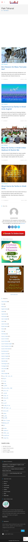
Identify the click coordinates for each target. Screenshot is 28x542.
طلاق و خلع (5, 417)
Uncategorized (4, 366)
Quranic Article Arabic (5, 348)
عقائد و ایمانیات (5, 410)
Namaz (2, 328)
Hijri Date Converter (7, 446)
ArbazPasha (5, 464)
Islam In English (4, 319)
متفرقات (4, 413)
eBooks (2, 306)
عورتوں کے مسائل (6, 420)
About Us (6, 481)
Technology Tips (4, 363)
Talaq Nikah (3, 361)
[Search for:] (4, 2)
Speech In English (4, 356)
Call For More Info (14, 294)
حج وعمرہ (5, 393)
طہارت (4, 400)
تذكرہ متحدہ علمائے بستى (7, 376)
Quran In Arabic (4, 336)
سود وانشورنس (6, 435)
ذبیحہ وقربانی (5, 395)
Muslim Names (4, 326)
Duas (2, 304)
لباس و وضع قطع (6, 422)
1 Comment (5, 120)
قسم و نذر (4, 402)
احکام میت (5, 385)
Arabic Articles (4, 301)
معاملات (5, 428)
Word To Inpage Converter (8, 451)
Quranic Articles (7, 491)
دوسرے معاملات (6, 432)
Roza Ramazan (4, 351)
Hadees (2, 311)
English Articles (4, 309)
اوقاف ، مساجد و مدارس (7, 388)
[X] (18, 227)
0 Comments (5, 160)
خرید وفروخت (5, 430)
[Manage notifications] (25, 539)
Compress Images (6, 450)
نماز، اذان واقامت (7, 405)
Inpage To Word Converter (8, 448)
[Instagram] (12, 227)
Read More (23, 223)
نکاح (4, 425)
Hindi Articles (4, 316)
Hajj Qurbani (4, 314)
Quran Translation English (6, 343)
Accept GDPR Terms (8, 534)
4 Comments (5, 79)
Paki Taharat (6, 10)
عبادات (5, 383)
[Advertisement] (14, 32)
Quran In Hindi (4, 338)
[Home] (1, 10)
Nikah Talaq (6, 495)
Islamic (2, 321)
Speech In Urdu (4, 358)
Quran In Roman (4, 341)
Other (2, 331)
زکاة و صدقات (5, 397)
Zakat (2, 371)
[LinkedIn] (15, 227)
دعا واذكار (4, 378)
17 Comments (5, 200)
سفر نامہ (4, 381)
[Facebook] (9, 227)
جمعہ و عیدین (5, 390)
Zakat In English (4, 373)
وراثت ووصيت (5, 437)
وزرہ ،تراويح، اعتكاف (7, 407)
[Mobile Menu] (2, 2)
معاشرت (5, 415)
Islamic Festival (4, 324)
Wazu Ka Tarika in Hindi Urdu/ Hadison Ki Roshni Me (13, 149)
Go (22, 530)
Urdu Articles (4, 368)
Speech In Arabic (4, 353)
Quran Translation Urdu (6, 346)
